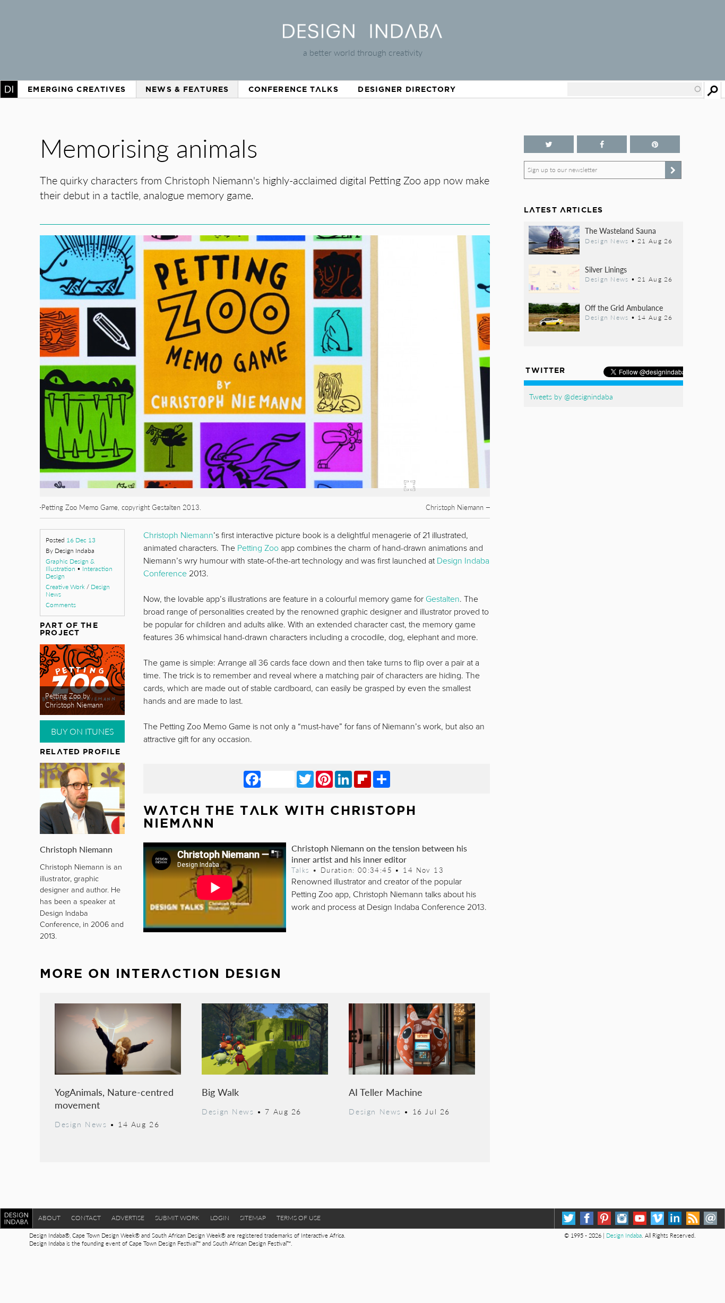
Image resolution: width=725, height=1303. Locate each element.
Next (422, 422)
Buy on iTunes (82, 731)
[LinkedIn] (343, 779)
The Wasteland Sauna (620, 230)
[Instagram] (621, 1218)
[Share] (381, 779)
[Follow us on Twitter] (549, 144)
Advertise (127, 1217)
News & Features (187, 89)
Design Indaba (624, 1235)
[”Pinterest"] (655, 144)
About (49, 1217)
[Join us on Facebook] (602, 144)
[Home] (362, 35)
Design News (81, 1124)
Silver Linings (606, 269)
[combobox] (634, 89)
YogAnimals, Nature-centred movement (114, 1098)
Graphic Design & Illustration (70, 565)
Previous (107, 422)
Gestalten (443, 599)
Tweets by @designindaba (571, 396)
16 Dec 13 (81, 539)
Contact (86, 1217)
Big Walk (220, 1091)
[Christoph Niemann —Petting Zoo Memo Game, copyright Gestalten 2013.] (265, 493)
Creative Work (65, 586)
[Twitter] (305, 779)
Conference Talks (293, 89)
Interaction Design (199, 973)
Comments (61, 604)
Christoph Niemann (76, 849)
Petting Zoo (258, 548)
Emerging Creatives (77, 89)
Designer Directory (407, 89)
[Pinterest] (324, 779)
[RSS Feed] (693, 1218)
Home (9, 89)
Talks (300, 870)
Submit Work (177, 1217)
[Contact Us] (710, 1218)
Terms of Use (299, 1217)
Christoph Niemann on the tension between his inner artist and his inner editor (379, 853)
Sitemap (253, 1217)
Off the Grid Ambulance (624, 307)
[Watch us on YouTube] (639, 1218)
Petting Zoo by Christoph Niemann (74, 700)
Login (219, 1217)
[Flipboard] (362, 779)
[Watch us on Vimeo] (657, 1218)
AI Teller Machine (385, 1091)
